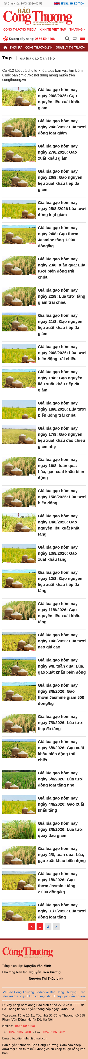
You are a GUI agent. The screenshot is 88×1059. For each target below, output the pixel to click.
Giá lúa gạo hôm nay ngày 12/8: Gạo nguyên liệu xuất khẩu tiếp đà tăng (60, 581)
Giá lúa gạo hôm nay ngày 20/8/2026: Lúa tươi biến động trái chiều (62, 352)
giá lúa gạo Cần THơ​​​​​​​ (37, 58)
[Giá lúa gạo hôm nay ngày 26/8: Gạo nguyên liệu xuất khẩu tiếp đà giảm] (19, 177)
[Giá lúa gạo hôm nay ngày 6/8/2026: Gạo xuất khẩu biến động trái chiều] (19, 748)
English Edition (73, 3)
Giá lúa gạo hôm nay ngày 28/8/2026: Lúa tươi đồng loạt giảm (62, 127)
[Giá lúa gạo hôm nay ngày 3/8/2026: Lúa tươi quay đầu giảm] (19, 829)
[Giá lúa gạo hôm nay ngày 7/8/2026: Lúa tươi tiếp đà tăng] (19, 723)
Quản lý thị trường (71, 47)
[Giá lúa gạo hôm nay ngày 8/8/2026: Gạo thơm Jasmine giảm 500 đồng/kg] (19, 691)
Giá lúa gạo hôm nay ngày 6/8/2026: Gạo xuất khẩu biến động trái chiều (61, 751)
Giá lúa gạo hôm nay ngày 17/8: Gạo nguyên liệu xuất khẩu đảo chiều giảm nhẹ (61, 437)
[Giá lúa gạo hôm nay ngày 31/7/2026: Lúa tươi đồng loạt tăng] (19, 911)
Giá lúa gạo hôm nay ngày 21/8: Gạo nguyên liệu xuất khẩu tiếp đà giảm (60, 324)
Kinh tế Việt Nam (52, 29)
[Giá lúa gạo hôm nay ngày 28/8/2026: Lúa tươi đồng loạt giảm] (19, 127)
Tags (7, 57)
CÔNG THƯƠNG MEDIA (19, 29)
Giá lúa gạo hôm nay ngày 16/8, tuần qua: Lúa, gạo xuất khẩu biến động (61, 468)
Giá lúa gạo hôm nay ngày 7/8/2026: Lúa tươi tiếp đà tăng (60, 722)
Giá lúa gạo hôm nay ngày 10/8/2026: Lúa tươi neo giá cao (62, 641)
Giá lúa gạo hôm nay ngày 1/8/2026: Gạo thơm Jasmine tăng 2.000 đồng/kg (58, 882)
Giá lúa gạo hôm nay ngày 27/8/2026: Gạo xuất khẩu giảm (58, 152)
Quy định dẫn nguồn (70, 996)
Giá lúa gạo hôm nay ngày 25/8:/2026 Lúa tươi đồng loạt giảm (62, 208)
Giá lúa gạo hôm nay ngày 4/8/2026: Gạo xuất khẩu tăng (61, 804)
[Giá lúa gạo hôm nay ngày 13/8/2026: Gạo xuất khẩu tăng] (19, 553)
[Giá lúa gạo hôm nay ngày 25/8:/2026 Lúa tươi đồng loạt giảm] (19, 209)
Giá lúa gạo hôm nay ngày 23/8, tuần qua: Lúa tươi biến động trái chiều (61, 268)
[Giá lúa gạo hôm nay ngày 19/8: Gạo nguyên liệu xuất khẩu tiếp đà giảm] (19, 378)
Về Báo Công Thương (18, 992)
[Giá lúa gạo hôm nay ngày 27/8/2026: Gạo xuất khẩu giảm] (19, 152)
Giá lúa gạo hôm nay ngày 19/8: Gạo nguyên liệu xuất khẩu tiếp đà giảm (60, 381)
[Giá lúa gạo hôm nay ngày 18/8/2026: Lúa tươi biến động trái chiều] (19, 409)
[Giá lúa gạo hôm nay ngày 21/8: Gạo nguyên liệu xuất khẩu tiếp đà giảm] (19, 322)
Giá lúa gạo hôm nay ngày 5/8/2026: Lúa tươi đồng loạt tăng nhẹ (60, 779)
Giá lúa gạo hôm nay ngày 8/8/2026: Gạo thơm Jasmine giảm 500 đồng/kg (61, 694)
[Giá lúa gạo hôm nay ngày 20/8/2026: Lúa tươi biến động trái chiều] (19, 353)
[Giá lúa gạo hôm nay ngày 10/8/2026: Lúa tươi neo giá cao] (19, 641)
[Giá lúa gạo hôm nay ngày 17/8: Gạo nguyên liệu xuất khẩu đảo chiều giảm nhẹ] (19, 434)
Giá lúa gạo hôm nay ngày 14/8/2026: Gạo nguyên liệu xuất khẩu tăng (59, 525)
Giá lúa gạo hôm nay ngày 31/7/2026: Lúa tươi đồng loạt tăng (62, 911)
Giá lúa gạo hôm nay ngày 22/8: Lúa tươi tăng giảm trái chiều (61, 296)
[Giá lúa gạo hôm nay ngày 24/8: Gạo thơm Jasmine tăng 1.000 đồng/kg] (19, 234)
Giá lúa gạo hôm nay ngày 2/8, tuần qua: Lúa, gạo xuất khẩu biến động (62, 854)
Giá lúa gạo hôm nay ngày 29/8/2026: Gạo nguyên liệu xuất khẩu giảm (59, 98)
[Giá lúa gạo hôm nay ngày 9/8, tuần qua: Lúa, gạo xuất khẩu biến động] (19, 666)
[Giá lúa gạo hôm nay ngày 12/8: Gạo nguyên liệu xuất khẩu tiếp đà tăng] (19, 579)
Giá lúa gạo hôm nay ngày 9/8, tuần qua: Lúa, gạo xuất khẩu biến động (62, 666)
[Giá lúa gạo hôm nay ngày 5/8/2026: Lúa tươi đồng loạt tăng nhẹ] (19, 779)
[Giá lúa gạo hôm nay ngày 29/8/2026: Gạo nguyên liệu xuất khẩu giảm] (19, 96)
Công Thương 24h (38, 47)
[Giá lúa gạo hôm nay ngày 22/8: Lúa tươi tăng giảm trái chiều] (19, 296)
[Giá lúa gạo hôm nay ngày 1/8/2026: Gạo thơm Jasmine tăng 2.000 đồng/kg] (19, 880)
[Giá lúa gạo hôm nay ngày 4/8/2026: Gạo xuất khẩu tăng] (19, 804)
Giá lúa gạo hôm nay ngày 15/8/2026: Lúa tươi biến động (62, 497)
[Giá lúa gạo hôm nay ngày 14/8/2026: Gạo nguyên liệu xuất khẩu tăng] (19, 522)
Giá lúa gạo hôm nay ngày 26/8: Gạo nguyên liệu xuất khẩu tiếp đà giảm (60, 180)
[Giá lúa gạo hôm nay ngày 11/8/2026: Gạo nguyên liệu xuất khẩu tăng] (19, 610)
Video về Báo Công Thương (56, 992)
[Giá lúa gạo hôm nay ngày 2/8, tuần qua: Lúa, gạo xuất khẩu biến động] (19, 855)
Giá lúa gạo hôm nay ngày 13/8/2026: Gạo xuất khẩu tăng (58, 553)
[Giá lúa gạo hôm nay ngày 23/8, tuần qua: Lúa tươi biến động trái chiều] (19, 265)
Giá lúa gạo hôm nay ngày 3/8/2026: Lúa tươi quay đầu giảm (60, 829)
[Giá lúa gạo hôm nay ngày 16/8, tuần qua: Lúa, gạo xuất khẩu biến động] (19, 466)
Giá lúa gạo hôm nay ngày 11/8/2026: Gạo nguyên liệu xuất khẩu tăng (59, 612)
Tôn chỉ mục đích (41, 996)
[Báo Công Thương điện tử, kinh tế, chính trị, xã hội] (37, 16)
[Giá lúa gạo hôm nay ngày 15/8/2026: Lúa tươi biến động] (19, 497)
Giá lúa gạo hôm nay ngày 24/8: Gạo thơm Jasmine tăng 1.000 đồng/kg (58, 237)
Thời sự (16, 47)
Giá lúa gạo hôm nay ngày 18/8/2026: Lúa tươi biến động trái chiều (62, 409)
